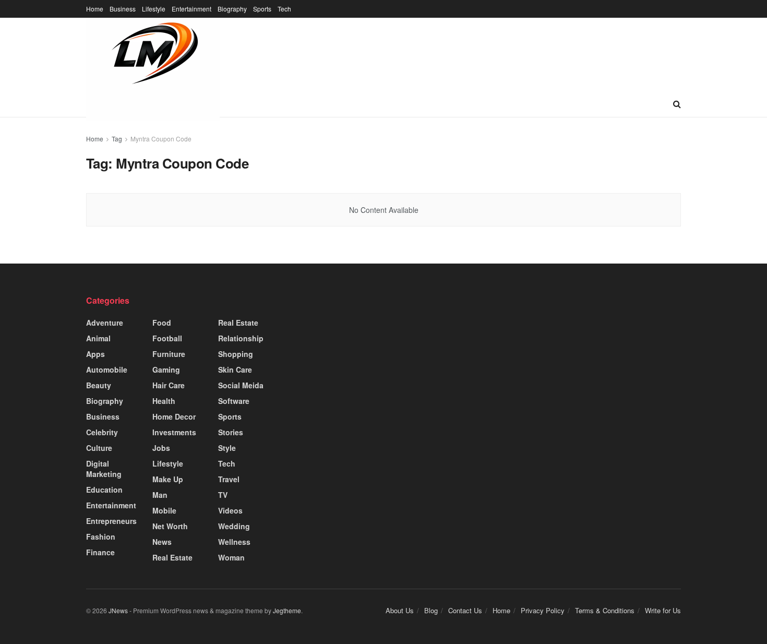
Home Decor (174, 416)
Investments (174, 432)
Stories (230, 432)
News (162, 541)
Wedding (234, 526)
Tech (284, 8)
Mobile (164, 510)
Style (227, 448)
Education (104, 489)
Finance (100, 552)
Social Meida (240, 385)
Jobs (161, 448)
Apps (95, 354)
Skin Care (235, 369)
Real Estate (172, 557)
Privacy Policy (543, 610)
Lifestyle (153, 8)
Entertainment (191, 8)
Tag (117, 138)
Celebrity (102, 432)
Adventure (104, 322)
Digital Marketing (104, 468)
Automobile (106, 369)
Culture (99, 448)
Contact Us (465, 610)
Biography (232, 8)
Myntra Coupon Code (160, 138)
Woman (231, 557)
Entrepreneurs (111, 521)
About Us (400, 610)
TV (222, 495)
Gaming (166, 369)
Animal (98, 338)
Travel (228, 479)
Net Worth (170, 526)
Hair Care (168, 385)
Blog (431, 610)
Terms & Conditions (604, 610)
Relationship (240, 338)
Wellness (234, 541)
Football (167, 338)
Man (159, 495)
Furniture (168, 354)
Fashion (100, 536)
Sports (262, 8)
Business (123, 8)
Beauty (98, 385)
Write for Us (663, 610)
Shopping (235, 354)
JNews (118, 610)
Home (94, 8)
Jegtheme (287, 610)
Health (163, 401)
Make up (167, 479)
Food (161, 322)
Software (233, 401)
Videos (230, 510)
